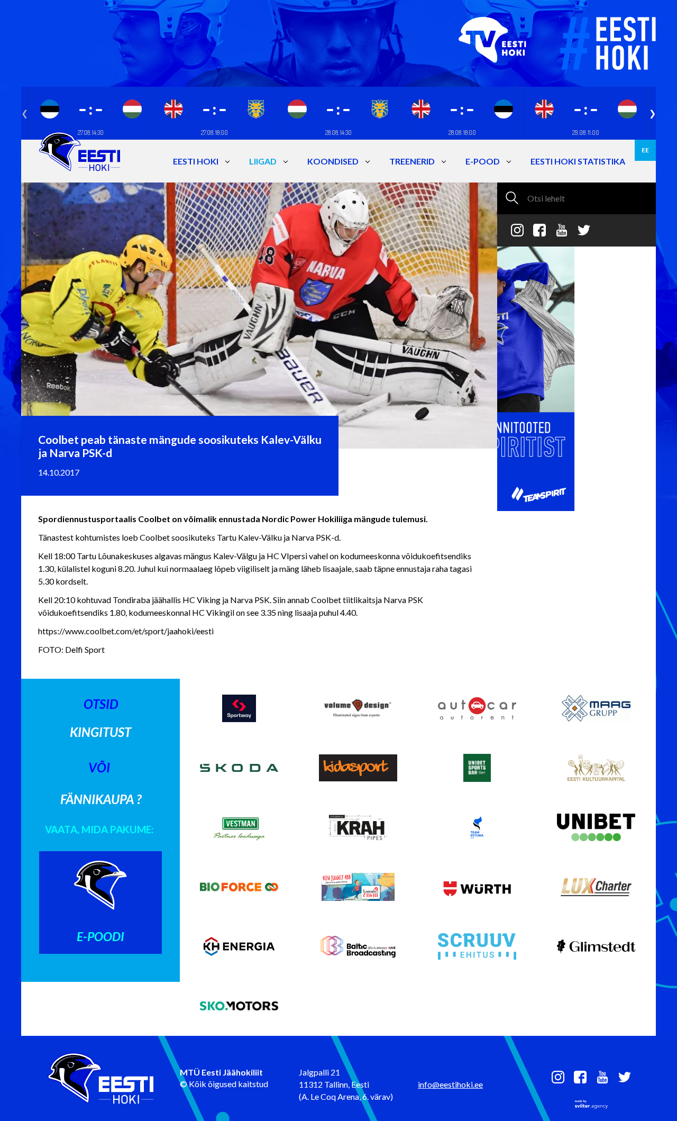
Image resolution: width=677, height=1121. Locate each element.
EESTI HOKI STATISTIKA (577, 161)
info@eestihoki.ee (450, 1084)
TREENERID (412, 161)
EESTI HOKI (195, 161)
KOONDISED (333, 161)
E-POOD (482, 161)
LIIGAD (263, 161)
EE (645, 150)
